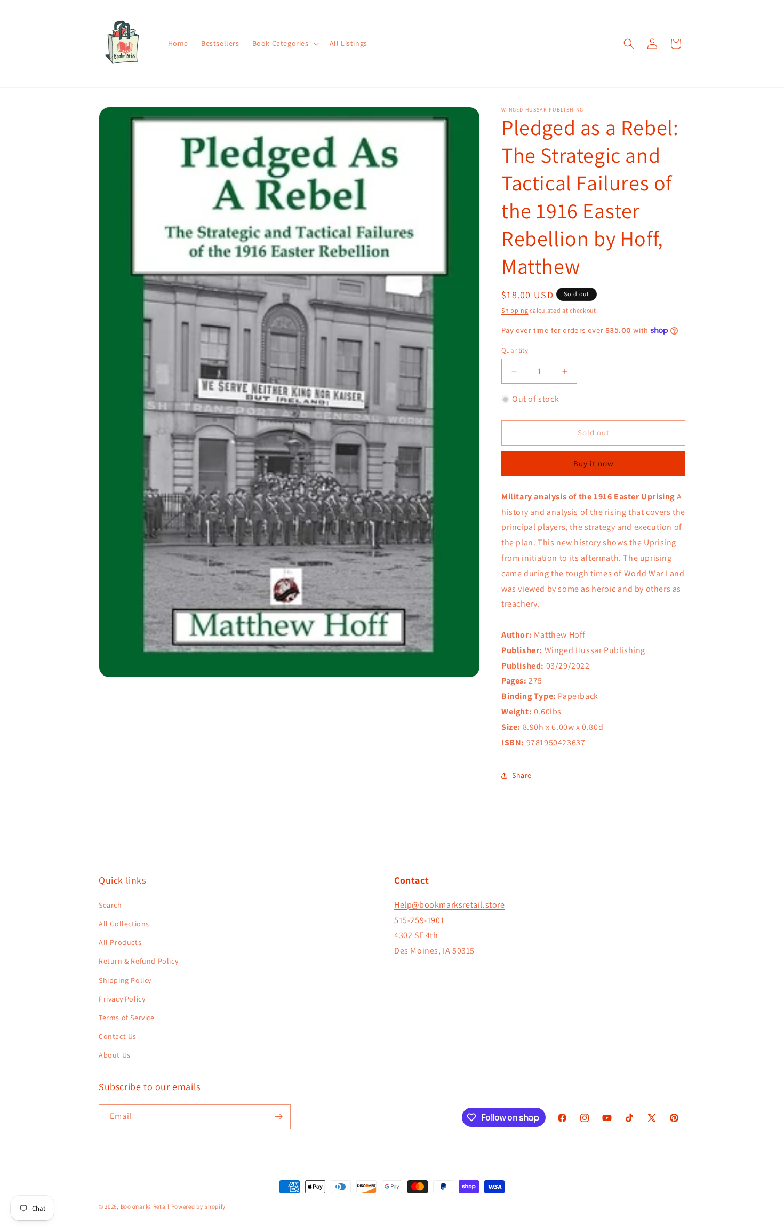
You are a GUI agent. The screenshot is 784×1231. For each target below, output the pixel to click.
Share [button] (522, 775)
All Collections (124, 923)
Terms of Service (127, 1017)
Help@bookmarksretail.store (449, 904)
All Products (120, 942)
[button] (284, 43)
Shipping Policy (125, 980)
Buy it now (593, 463)
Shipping (515, 310)
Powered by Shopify (198, 1206)
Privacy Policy (122, 999)
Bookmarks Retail (145, 1206)
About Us (115, 1055)
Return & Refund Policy (138, 961)
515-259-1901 (419, 920)
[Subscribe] (278, 1116)
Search (110, 905)
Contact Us (118, 1036)
